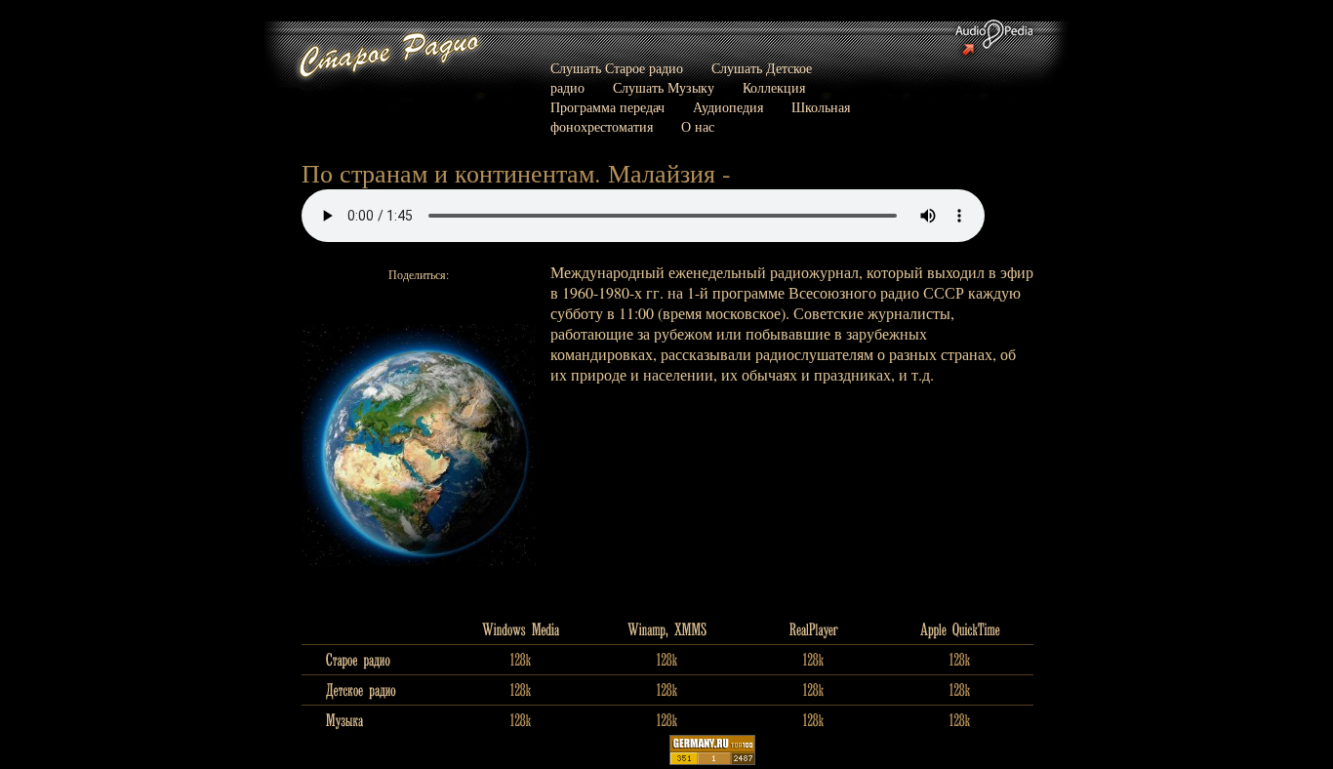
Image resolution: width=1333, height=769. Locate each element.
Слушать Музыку (663, 87)
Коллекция (774, 87)
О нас (697, 126)
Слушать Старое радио (616, 68)
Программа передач (607, 107)
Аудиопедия (728, 107)
